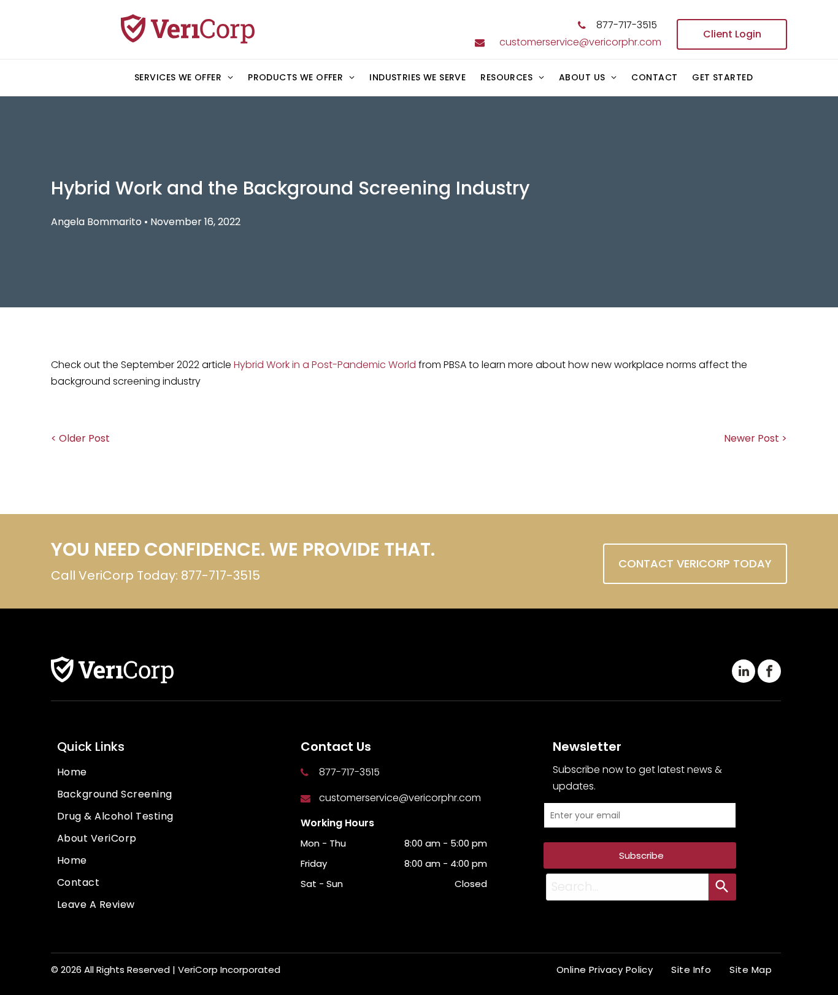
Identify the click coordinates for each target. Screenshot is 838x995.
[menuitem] (183, 78)
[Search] (722, 887)
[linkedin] (743, 672)
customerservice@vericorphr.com (580, 42)
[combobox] (627, 887)
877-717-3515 (626, 25)
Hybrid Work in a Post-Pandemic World (325, 365)
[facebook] (769, 672)
